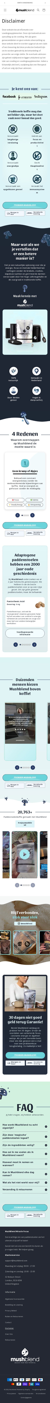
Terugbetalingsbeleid (39, 1389)
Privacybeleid (11, 1393)
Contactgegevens (26, 1397)
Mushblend (13, 1389)
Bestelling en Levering (14, 1305)
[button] (5, 10)
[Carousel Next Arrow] (32, 515)
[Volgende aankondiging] (45, 3)
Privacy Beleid (11, 1310)
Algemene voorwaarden (25, 1393)
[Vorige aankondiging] (5, 3)
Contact (8, 1322)
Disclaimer (9, 1328)
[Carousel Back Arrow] (17, 515)
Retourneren (10, 1340)
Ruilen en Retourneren (14, 1316)
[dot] (22, 515)
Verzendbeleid (41, 1393)
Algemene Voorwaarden (14, 1299)
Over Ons (9, 1334)
